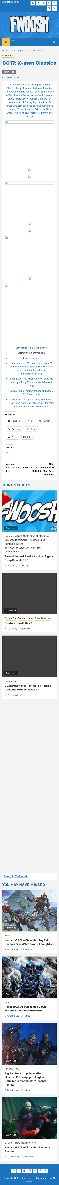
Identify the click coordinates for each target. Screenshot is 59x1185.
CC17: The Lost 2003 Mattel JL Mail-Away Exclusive (42, 469)
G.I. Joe (8, 1142)
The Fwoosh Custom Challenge (20, 547)
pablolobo (26, 628)
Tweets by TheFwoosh (16, 876)
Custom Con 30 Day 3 (18, 623)
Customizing (42, 536)
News (30, 618)
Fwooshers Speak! (37, 540)
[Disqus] (29, 745)
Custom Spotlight (13, 536)
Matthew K (27, 949)
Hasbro (16, 1142)
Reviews (9, 1068)
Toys (39, 547)
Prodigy (25, 565)
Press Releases (42, 618)
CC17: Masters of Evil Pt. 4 (16, 467)
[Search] (54, 42)
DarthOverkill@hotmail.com (31, 352)
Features (22, 618)
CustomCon (8, 55)
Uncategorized (12, 551)
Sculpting (18, 544)
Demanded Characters (16, 540)
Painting (9, 544)
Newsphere (43, 1178)
